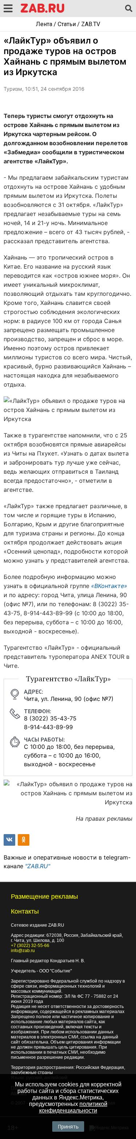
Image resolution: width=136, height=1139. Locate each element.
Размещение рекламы (44, 896)
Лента (44, 24)
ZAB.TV (90, 24)
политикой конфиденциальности (73, 1107)
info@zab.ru (23, 950)
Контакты (25, 911)
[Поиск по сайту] (128, 8)
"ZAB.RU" (37, 866)
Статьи (67, 24)
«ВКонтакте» (109, 585)
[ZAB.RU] (42, 11)
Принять (68, 1126)
